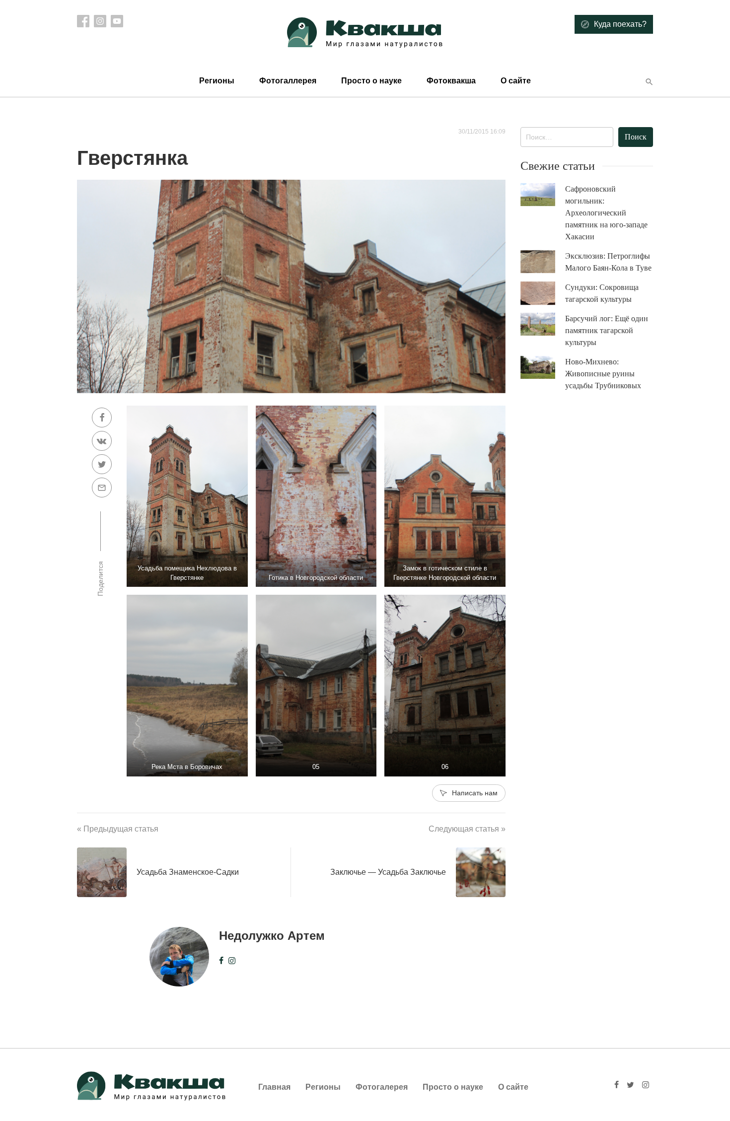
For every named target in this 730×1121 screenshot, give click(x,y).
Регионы (216, 80)
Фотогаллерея (287, 80)
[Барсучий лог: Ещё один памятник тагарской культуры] (542, 324)
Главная (274, 1087)
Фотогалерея (382, 1087)
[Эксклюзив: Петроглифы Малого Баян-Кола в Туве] (542, 262)
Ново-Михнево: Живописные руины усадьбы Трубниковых (603, 373)
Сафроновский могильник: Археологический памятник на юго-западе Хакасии (606, 213)
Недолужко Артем (272, 935)
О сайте (516, 80)
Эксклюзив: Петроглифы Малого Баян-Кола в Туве (608, 262)
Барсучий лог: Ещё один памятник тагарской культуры (606, 330)
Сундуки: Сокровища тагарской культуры (602, 293)
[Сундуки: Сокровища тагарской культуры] (542, 293)
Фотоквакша (451, 80)
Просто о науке (371, 80)
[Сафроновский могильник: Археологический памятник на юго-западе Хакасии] (542, 195)
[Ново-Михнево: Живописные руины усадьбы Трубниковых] (542, 367)
